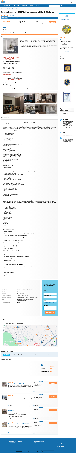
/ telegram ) (62, 443)
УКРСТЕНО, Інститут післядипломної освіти (65, 20)
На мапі (4, 318)
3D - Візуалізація (11, 410)
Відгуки (18, 18)
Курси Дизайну (14, 8)
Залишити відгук (6, 354)
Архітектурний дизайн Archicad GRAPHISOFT (17, 397)
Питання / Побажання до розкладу (49, 304)
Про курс (4, 17)
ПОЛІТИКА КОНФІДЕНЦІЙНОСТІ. (48, 450)
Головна (1, 8)
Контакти (25, 18)
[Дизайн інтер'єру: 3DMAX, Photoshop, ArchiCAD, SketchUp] (10, 46)
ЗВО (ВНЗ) (16, 5)
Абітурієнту (7, 5)
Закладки (65, 5)
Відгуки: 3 (61, 39)
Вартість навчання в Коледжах (15, 441)
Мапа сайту (11, 444)
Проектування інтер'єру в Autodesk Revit (16, 383)
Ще (37, 5)
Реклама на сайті (60, 446)
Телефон (45, 299)
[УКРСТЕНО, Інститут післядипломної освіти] (67, 67)
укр (72, 2)
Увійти (72, 5)
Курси (31, 5)
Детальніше (67, 51)
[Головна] (9, 1)
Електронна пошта (47, 295)
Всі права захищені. (19, 451)
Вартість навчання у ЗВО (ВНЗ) (15, 439)
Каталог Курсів (12, 442)
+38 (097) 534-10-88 (60, 441)
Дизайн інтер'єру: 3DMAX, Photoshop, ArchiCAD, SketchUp (18, 362)
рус (74, 2)
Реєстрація (32, 18)
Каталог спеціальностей (39, 441)
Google (55, 345)
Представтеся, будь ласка (49, 292)
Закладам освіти (60, 448)
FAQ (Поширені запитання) (39, 439)
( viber (58, 443)
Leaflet (50, 345)
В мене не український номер (48, 302)
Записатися (53, 383)
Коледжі (24, 5)
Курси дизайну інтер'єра (23, 8)
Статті (35, 442)
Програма (11, 18)
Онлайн (8, 8)
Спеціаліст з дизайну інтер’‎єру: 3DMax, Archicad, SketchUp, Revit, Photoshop (18, 424)
